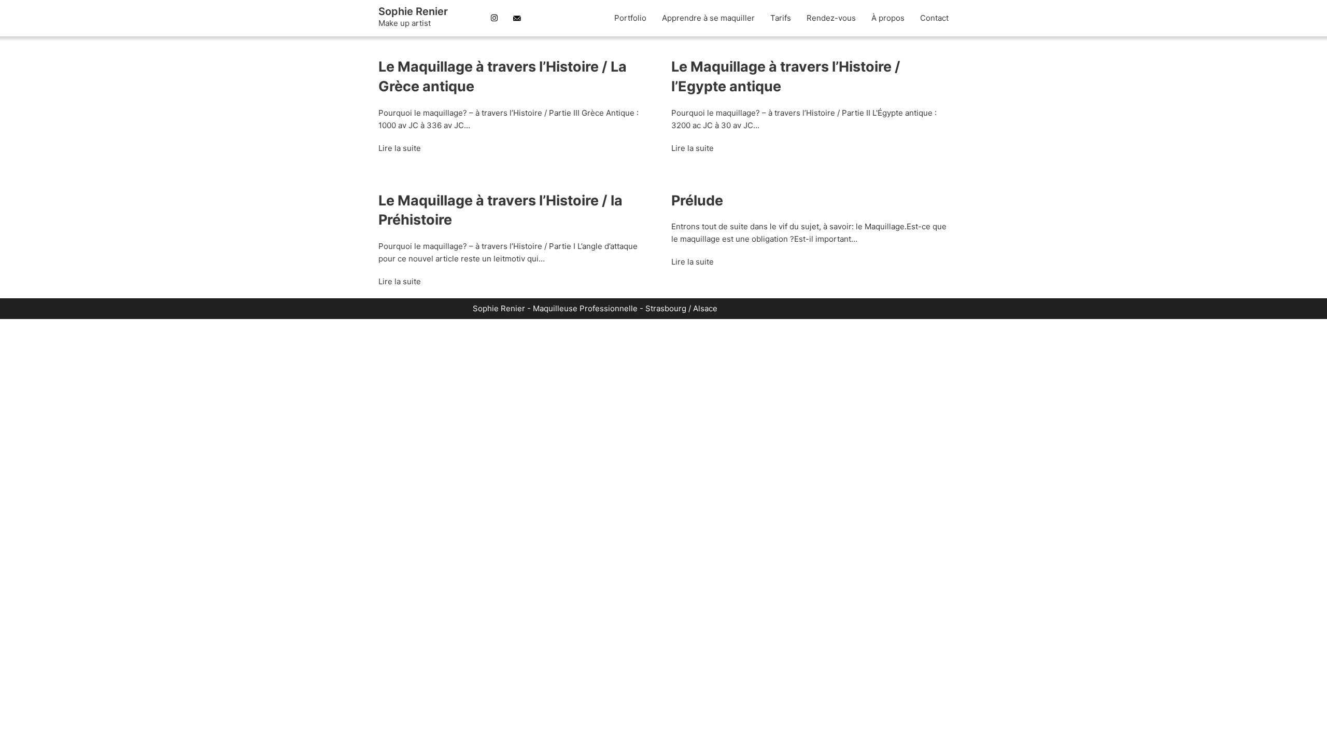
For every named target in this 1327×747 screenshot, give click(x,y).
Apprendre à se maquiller (708, 18)
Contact (934, 18)
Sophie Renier (413, 11)
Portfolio (630, 18)
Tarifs (780, 18)
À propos (888, 18)
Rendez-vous (831, 18)
